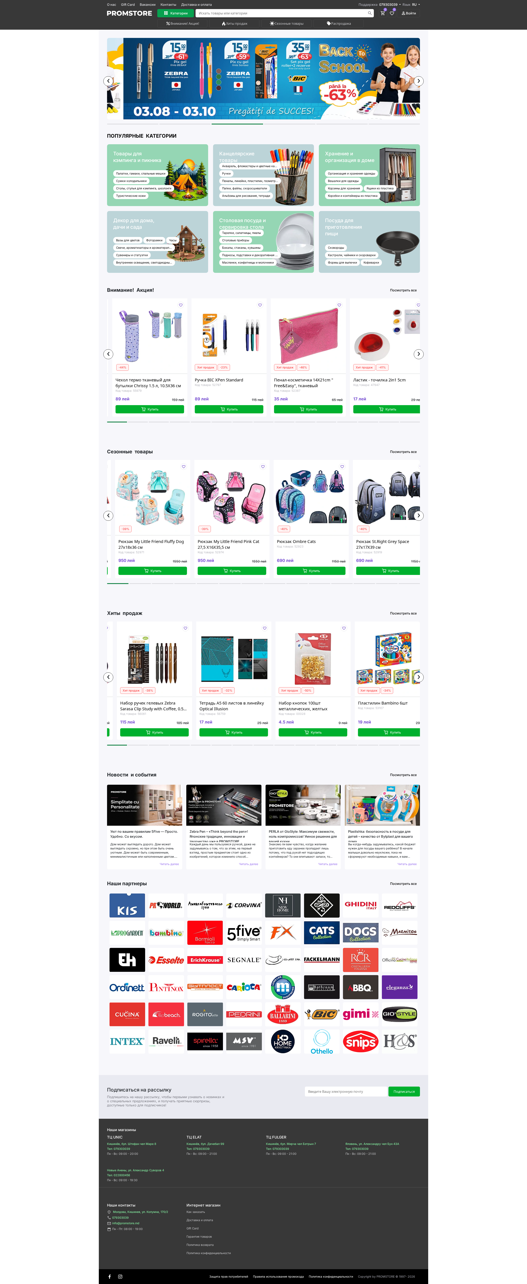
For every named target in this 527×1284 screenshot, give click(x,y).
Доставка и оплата (196, 4)
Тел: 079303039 (118, 1148)
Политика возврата (200, 1244)
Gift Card (128, 4)
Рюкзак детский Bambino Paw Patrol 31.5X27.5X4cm (386, 544)
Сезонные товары (289, 23)
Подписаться (404, 1091)
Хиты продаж (236, 23)
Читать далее (169, 864)
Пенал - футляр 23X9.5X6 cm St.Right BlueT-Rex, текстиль (386, 706)
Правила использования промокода (278, 1276)
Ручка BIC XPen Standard (141, 380)
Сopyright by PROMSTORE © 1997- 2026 (386, 1276)
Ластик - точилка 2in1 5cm (302, 380)
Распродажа (341, 23)
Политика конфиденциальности (209, 1253)
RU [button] (414, 4)
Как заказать (196, 1212)
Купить (154, 409)
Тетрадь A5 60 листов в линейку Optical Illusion (153, 706)
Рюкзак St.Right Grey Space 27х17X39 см (303, 544)
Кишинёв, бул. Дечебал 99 (205, 1144)
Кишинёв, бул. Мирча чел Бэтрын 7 (291, 1144)
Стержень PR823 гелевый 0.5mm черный (387, 382)
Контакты (168, 4)
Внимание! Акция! (184, 23)
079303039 (120, 1217)
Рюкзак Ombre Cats (217, 541)
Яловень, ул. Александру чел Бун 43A (372, 1144)
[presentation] (108, 81)
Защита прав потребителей (228, 1276)
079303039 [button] (388, 4)
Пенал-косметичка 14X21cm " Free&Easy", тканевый (226, 382)
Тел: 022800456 (118, 1175)
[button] (117, 583)
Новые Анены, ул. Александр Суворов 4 (135, 1170)
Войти (411, 13)
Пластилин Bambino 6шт (304, 703)
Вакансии (148, 4)
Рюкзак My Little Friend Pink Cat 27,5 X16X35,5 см (150, 544)
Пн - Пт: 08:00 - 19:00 (127, 1229)
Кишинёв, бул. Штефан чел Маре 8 (131, 1144)
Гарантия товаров (199, 1236)
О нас (111, 4)
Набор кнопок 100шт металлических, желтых (224, 706)
